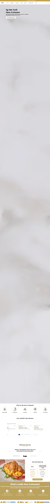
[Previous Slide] (10, 451)
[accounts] (46, 3)
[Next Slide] (40, 451)
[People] (25, 456)
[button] (9, 430)
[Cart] (48, 3)
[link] (9, 434)
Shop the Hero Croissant (11, 17)
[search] (45, 2)
